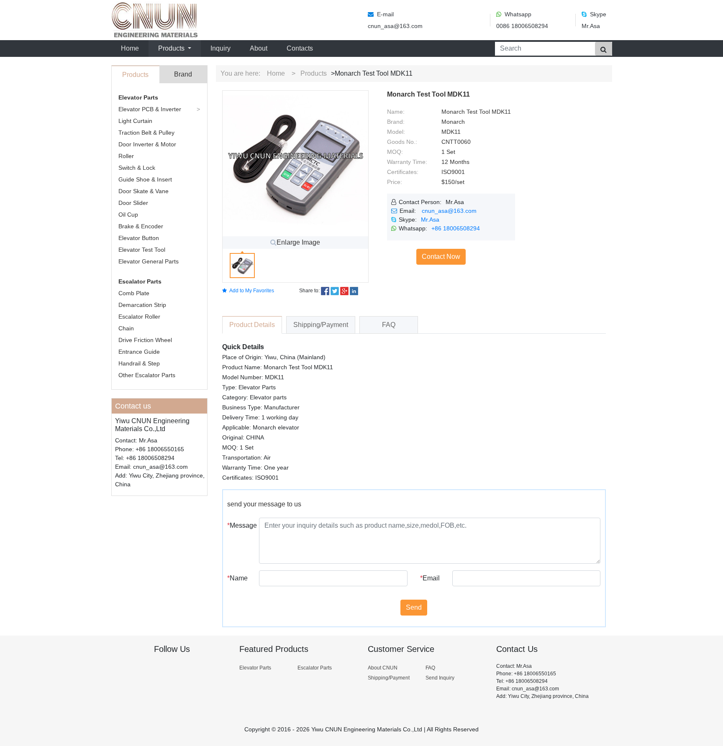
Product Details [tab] (252, 324)
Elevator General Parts (148, 261)
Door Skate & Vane (143, 191)
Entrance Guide (139, 351)
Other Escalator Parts (146, 375)
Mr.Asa (430, 219)
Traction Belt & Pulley (146, 132)
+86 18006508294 (455, 228)
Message (240, 525)
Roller (126, 156)
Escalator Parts (140, 281)
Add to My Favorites (251, 291)
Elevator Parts (138, 97)
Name (237, 578)
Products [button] (172, 48)
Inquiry (220, 48)
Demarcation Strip (142, 304)
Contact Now (441, 256)
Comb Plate (133, 293)
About (258, 48)
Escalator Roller (139, 316)
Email (430, 578)
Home (131, 48)
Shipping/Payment (389, 678)
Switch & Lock (136, 167)
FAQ (430, 668)
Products (313, 73)
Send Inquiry (440, 678)
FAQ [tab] (388, 324)
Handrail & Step (139, 363)
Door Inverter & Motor (147, 144)
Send (414, 607)
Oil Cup (128, 214)
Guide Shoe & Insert (145, 179)
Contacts (300, 48)
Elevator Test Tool (141, 249)
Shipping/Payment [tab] (320, 324)
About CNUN (382, 668)
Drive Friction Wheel (145, 340)
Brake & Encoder (140, 226)
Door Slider (133, 202)
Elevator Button (138, 238)
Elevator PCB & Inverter (149, 109)
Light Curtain (135, 121)
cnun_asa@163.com (449, 210)
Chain (126, 328)
